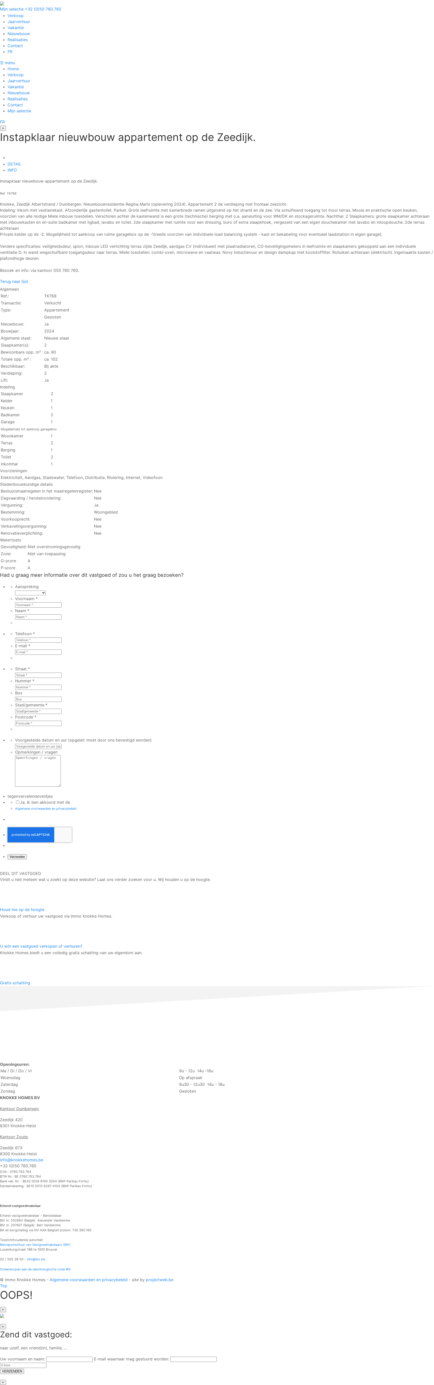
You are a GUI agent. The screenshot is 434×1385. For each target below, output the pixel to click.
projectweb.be (159, 1279)
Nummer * (24, 680)
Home (13, 68)
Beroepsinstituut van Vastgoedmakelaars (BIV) (35, 1245)
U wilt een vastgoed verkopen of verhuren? (41, 946)
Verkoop (16, 15)
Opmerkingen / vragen (36, 752)
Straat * (22, 668)
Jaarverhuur (19, 21)
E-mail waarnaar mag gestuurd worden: (132, 1358)
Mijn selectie (12, 9)
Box (18, 692)
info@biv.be (36, 1259)
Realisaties (18, 39)
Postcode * (25, 716)
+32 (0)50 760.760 (43, 9)
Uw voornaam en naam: (23, 1358)
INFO (12, 170)
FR (10, 51)
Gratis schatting (15, 982)
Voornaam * (26, 598)
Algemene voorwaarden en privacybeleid (45, 808)
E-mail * (22, 645)
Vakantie (16, 27)
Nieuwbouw (19, 33)
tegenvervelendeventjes (30, 796)
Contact (15, 45)
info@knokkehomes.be (21, 1159)
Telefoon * (25, 633)
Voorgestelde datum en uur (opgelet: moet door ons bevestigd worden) (83, 740)
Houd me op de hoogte (22, 909)
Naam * (22, 610)
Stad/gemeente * (31, 704)
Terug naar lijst (14, 281)
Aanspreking (27, 586)
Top (3, 1285)
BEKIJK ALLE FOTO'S (99, 867)
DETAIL (14, 164)
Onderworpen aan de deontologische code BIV (35, 1269)
